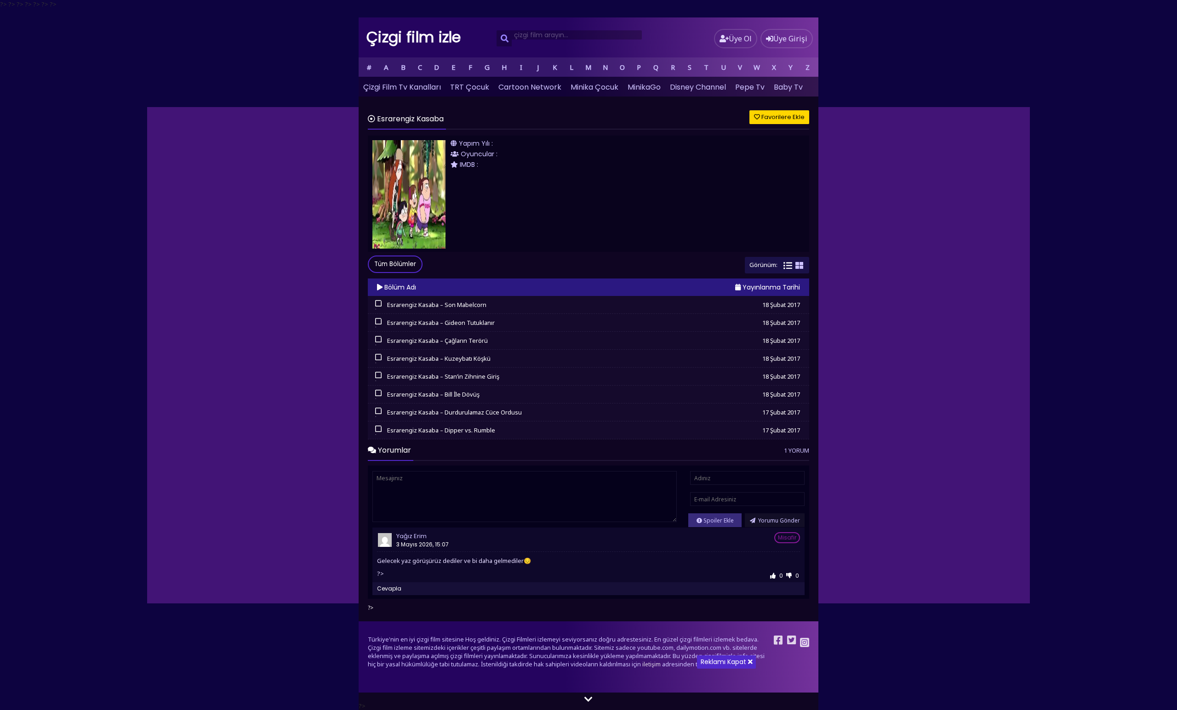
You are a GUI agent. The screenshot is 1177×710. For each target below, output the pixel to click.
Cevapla (389, 588)
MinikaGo (644, 87)
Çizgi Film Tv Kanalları (402, 87)
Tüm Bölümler (395, 264)
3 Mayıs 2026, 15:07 (422, 544)
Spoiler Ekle (718, 520)
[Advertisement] (588, 645)
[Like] (773, 575)
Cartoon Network (529, 87)
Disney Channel (698, 87)
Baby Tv (788, 87)
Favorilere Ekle (782, 117)
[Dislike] (789, 575)
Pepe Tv (750, 87)
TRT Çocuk (469, 87)
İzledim (378, 308)
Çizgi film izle (413, 37)
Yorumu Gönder (778, 520)
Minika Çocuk (594, 87)
